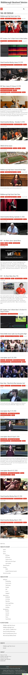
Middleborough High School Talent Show (10, 194)
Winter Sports (6, 595)
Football (7, 587)
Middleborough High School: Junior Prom (10, 16)
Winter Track (8, 605)
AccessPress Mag (16, 668)
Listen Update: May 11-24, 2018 (8, 411)
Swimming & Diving (9, 603)
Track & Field (8, 619)
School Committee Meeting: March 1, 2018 (10, 520)
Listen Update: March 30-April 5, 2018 (9, 437)
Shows (15, 90)
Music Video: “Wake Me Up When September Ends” (12, 383)
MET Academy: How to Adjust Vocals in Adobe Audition (13, 38)
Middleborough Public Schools (7, 64)
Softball (7, 615)
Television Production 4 (12, 41)
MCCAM (4, 648)
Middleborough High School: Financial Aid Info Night (13, 170)
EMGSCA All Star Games (6, 146)
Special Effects (16, 243)
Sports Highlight (4, 245)
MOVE (2, 243)
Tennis (7, 617)
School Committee (18, 64)
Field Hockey (8, 585)
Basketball (8, 597)
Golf (6, 589)
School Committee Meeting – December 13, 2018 (12, 122)
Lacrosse (3, 360)
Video (19, 18)
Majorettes (8, 601)
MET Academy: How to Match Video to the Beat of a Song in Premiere (13, 310)
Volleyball (7, 593)
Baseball (7, 611)
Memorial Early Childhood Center (9, 635)
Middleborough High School (10, 18)
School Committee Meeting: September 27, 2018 (12, 217)
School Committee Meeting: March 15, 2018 (11, 496)
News (13, 278)
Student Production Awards (11, 571)
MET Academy (3, 41)
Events (2, 18)
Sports (19, 148)
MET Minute (8, 557)
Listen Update (9, 360)
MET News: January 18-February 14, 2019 (10, 86)
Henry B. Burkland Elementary (9, 631)
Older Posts (2, 543)
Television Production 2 (16, 92)
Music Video (7, 278)
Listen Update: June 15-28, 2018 (8, 357)
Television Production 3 (12, 313)
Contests (5, 567)
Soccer (15, 148)
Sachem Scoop (9, 559)
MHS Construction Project (11, 561)
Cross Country (8, 583)
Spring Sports (5, 609)
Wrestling (7, 607)
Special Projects (6, 565)
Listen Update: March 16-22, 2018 (8, 470)
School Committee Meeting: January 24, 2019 (11, 62)
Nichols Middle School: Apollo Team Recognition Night (13, 334)
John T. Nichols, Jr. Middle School (7, 88)
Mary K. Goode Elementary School (10, 633)
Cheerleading (8, 581)
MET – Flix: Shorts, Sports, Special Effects (10, 240)
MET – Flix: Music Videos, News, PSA (9, 276)
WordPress (7, 668)
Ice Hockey (8, 599)
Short (6, 243)
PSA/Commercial (19, 278)
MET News (18, 88)
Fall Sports (5, 579)
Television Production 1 (5, 92)
